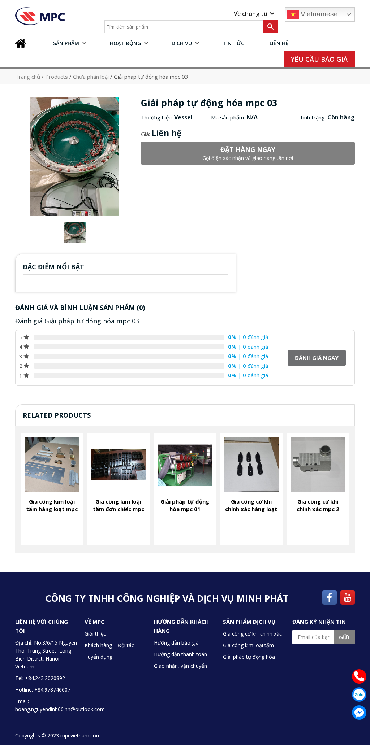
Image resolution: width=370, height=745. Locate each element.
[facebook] (329, 596)
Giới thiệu (96, 633)
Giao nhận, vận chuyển (180, 665)
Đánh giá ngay (317, 357)
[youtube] (347, 596)
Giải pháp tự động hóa (249, 656)
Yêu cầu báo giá (319, 59)
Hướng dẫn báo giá (176, 642)
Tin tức (233, 43)
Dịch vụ (182, 43)
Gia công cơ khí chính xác (252, 633)
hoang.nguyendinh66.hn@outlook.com (60, 709)
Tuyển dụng (98, 656)
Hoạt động (125, 43)
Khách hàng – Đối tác (109, 645)
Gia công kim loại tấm (248, 645)
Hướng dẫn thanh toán (180, 654)
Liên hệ (279, 43)
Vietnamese (318, 14)
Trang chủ (22, 43)
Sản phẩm (66, 43)
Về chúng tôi (251, 14)
